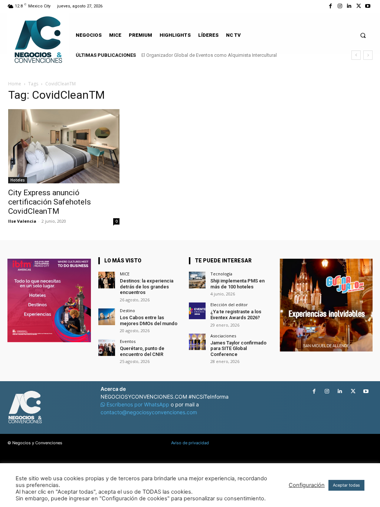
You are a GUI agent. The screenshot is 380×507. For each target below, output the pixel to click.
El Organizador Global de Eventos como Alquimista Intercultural (209, 55)
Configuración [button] (307, 485)
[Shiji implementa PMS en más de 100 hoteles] (197, 280)
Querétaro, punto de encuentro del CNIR (142, 351)
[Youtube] (368, 6)
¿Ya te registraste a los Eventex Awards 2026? (235, 314)
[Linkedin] (349, 6)
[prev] (356, 55)
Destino (127, 310)
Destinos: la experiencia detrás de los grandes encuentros (146, 286)
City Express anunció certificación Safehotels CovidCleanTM (49, 202)
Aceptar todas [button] (346, 485)
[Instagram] (339, 6)
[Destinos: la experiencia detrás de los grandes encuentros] (106, 280)
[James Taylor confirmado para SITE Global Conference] (197, 342)
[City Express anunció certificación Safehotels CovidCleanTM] (63, 146)
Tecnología (221, 274)
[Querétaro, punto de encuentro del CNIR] (106, 347)
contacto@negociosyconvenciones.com (149, 412)
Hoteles (17, 180)
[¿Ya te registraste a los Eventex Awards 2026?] (197, 310)
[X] (358, 6)
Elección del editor (229, 304)
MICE (125, 274)
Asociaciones (223, 336)
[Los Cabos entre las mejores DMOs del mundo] (106, 316)
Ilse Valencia (22, 221)
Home (14, 84)
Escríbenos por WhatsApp (138, 404)
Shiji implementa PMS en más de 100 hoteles (237, 284)
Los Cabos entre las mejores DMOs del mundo (148, 320)
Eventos (127, 341)
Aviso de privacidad (190, 442)
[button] (363, 35)
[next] (368, 55)
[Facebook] (330, 6)
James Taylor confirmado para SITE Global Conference (238, 348)
